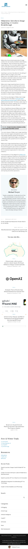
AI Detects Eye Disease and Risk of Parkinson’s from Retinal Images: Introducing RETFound (14, 318)
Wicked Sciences (9, 540)
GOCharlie (3, 522)
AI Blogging (4, 507)
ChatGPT (3, 518)
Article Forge (4, 511)
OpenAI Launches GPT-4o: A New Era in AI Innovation (14, 478)
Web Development (5, 529)
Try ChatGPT (4, 445)
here (19, 543)
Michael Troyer (16, 547)
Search (3, 493)
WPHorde (3, 458)
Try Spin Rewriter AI (6, 443)
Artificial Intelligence (6, 514)
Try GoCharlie (4, 441)
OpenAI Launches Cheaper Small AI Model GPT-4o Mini (13, 468)
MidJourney (23, 154)
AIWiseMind (4, 455)
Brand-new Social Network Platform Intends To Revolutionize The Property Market (14, 426)
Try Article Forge (5, 446)
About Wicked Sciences (6, 535)
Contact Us (14, 537)
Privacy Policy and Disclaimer (19, 535)
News (2, 18)
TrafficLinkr (4, 457)
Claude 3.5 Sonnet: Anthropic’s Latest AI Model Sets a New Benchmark (14, 473)
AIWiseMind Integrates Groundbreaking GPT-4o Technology (13, 482)
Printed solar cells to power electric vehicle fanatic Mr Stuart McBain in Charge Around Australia (14, 262)
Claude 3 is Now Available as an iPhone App (11, 486)
